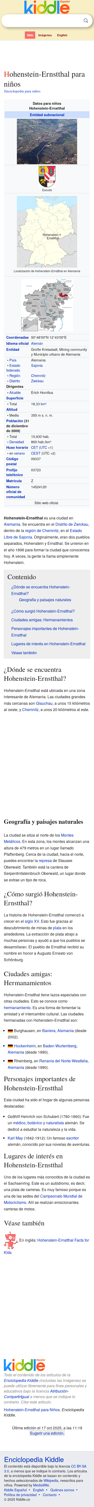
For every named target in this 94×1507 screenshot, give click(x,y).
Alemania (12, 524)
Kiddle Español (15, 1489)
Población (14, 420)
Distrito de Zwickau (71, 524)
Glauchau (44, 703)
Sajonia (37, 365)
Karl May (15, 1138)
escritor (72, 1138)
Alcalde (15, 392)
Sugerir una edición (46, 1433)
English (62, 35)
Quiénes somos (62, 1489)
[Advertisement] (47, 54)
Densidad (16, 441)
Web (30, 35)
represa (45, 860)
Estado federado (13, 368)
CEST (35, 453)
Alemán (37, 343)
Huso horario (17, 447)
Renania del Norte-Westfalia (63, 1061)
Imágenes (45, 35)
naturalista (55, 1122)
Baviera (48, 1030)
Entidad (12, 349)
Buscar (86, 20)
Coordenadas (17, 337)
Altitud (11, 409)
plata (57, 927)
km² (44, 403)
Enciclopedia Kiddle (21, 1380)
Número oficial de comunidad (15, 491)
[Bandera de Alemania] (10, 1030)
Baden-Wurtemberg (59, 1046)
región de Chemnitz (42, 530)
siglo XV (32, 921)
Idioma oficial (17, 343)
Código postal (12, 461)
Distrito (14, 380)
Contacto (50, 1494)
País (12, 359)
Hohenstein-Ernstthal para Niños (32, 1409)
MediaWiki (41, 1485)
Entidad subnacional (47, 114)
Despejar (76, 21)
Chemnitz (38, 375)
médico (19, 1122)
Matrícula (14, 480)
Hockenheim (25, 1046)
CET (34, 447)
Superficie (14, 398)
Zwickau (37, 380)
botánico (34, 1122)
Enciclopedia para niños (22, 91)
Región (14, 375)
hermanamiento (17, 1007)
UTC (43, 447)
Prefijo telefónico (14, 472)
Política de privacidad (20, 1494)
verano (19, 453)
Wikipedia (51, 1480)
